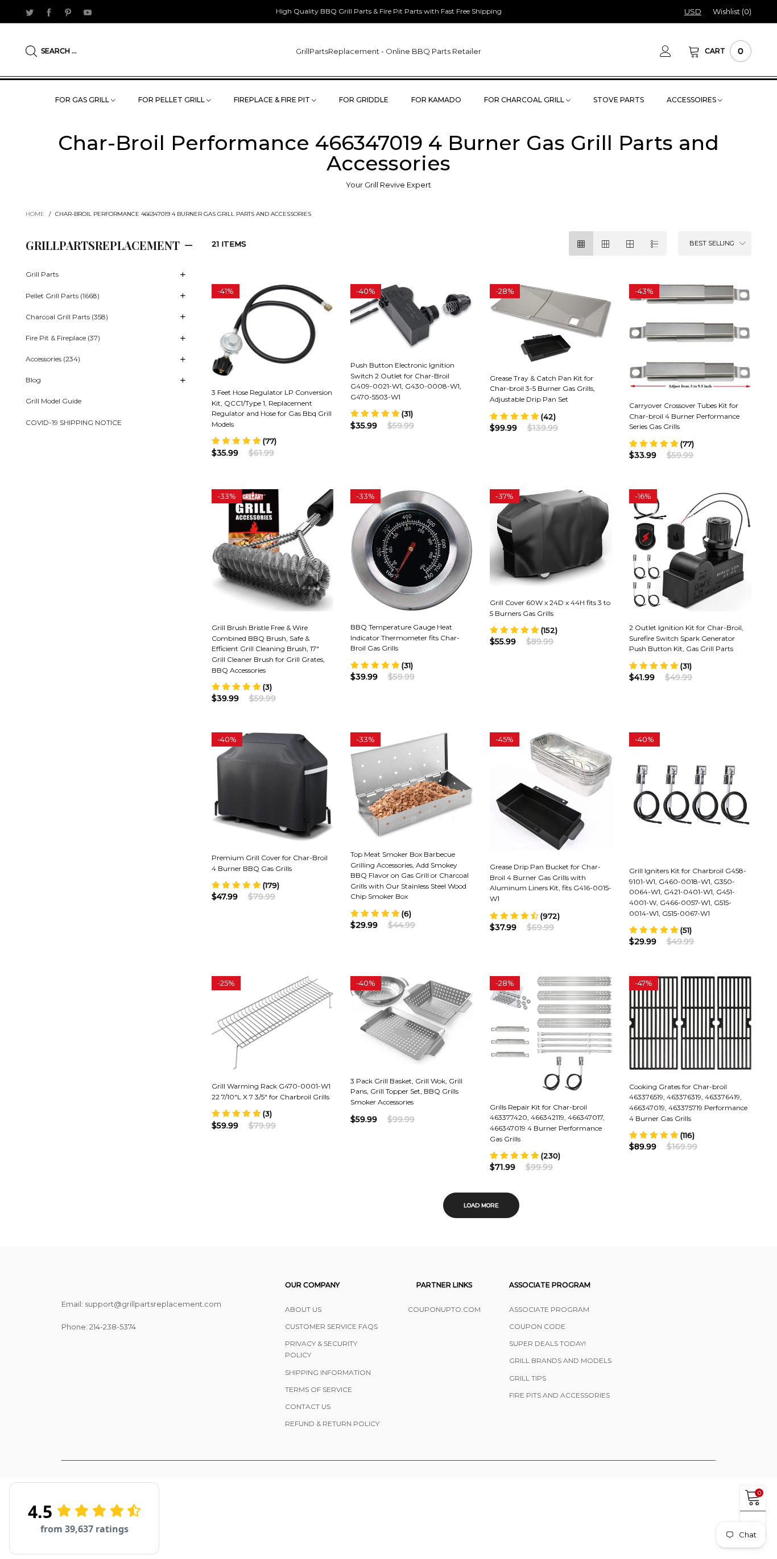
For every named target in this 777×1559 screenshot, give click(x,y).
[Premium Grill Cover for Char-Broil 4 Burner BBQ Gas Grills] (273, 786)
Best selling (711, 243)
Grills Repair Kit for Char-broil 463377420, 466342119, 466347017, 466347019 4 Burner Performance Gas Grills (547, 1123)
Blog (33, 380)
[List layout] (654, 243)
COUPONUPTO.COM (444, 1309)
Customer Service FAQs (331, 1326)
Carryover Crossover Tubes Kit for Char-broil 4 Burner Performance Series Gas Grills (684, 416)
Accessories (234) (53, 359)
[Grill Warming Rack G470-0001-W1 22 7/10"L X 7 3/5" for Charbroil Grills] (273, 1023)
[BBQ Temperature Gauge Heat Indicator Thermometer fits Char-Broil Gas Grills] (411, 550)
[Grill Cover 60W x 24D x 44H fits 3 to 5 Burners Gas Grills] (551, 537)
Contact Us (307, 1406)
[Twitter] (29, 12)
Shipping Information (328, 1372)
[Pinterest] (68, 12)
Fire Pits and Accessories (559, 1395)
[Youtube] (87, 12)
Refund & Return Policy (332, 1423)
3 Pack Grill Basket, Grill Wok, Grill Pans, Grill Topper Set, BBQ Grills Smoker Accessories (406, 1091)
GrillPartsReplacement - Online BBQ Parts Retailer (388, 51)
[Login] (674, 51)
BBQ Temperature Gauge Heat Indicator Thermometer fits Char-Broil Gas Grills (405, 637)
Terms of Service (318, 1389)
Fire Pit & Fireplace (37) (63, 338)
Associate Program (549, 1309)
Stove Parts (618, 99)
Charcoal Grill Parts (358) (67, 316)
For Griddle (363, 99)
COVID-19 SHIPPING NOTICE (74, 422)
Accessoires (692, 99)
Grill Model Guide (53, 401)
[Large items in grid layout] (605, 243)
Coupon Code (537, 1326)
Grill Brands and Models (560, 1360)
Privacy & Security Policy (321, 1349)
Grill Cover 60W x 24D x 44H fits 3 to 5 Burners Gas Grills (550, 608)
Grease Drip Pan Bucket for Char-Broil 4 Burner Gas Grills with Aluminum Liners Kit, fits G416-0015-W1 (550, 882)
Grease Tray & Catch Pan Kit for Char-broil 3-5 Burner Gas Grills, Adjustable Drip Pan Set (542, 388)
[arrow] (183, 275)
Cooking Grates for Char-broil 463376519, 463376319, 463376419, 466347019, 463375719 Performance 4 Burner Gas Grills (688, 1102)
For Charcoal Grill (525, 99)
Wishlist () (732, 11)
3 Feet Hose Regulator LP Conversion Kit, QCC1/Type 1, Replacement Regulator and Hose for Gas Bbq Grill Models (272, 408)
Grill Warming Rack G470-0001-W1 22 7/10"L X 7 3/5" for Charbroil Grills (271, 1091)
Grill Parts (42, 274)
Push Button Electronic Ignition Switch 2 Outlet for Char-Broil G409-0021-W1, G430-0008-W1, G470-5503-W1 (405, 381)
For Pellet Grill (172, 99)
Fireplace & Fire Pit (273, 99)
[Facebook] (49, 12)
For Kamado (436, 99)
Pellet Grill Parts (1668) (63, 295)
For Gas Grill (83, 99)
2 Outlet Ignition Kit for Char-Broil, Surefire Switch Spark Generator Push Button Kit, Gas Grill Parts (686, 638)
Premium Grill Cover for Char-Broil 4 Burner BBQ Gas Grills (270, 863)
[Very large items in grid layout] (630, 243)
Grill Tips (527, 1378)
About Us (303, 1309)
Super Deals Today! (547, 1343)
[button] (244, 440)
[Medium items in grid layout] (581, 243)
